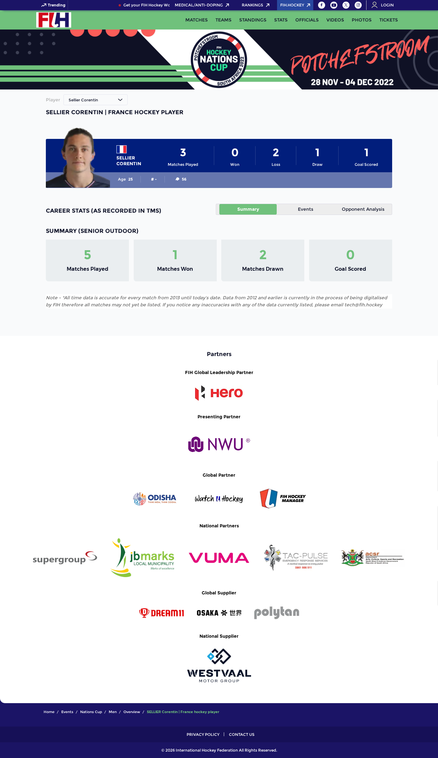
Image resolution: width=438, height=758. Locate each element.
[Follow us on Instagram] (358, 5)
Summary (248, 209)
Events (305, 209)
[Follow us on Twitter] (346, 5)
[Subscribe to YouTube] (333, 5)
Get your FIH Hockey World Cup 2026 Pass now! (166, 5)
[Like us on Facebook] (321, 5)
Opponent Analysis (363, 209)
